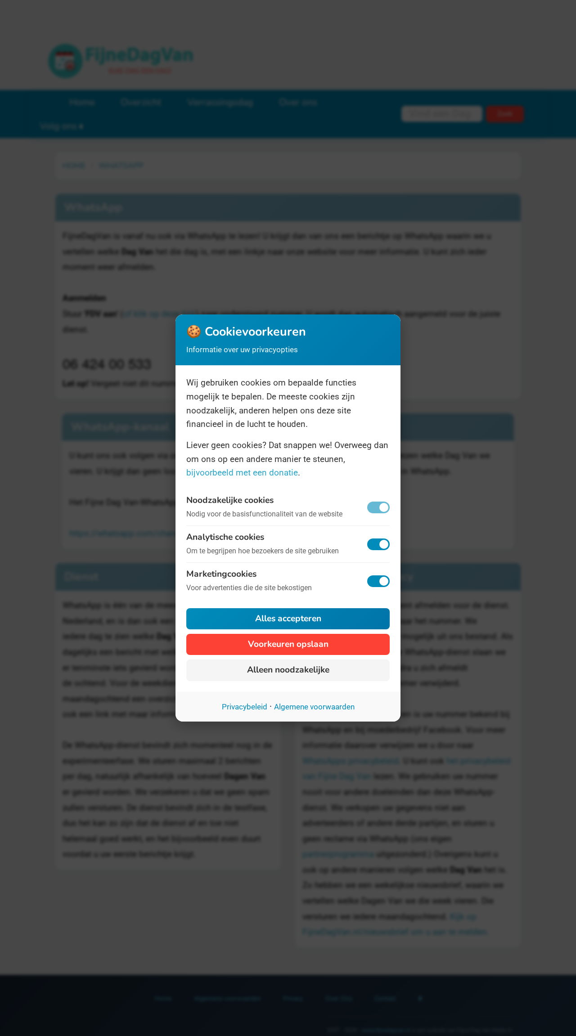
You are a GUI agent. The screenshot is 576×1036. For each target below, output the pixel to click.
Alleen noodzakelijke (288, 670)
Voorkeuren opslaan (288, 644)
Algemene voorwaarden (314, 706)
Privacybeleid (244, 706)
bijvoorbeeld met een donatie (242, 472)
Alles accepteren (288, 618)
